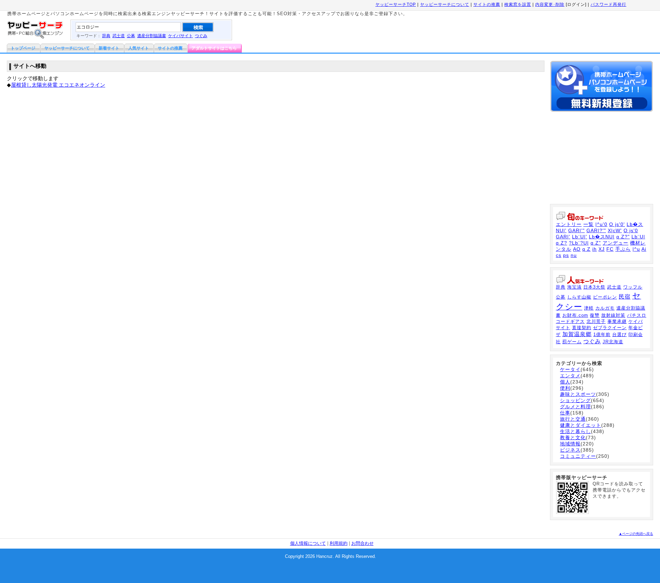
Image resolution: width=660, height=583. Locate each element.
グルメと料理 (575, 406)
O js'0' (617, 224)
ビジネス (570, 450)
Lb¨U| (638, 236)
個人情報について (308, 543)
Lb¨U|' (579, 236)
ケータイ (570, 369)
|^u (636, 249)
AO (577, 249)
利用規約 (339, 543)
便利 (565, 388)
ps (566, 255)
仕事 (565, 412)
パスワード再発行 (608, 4)
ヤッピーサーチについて (444, 4)
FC (610, 249)
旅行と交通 (573, 419)
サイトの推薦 (486, 4)
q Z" (596, 243)
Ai (643, 249)
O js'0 (631, 230)
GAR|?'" (596, 230)
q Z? (561, 243)
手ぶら (623, 249)
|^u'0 (601, 224)
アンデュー (615, 243)
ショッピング (575, 400)
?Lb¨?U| (579, 243)
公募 (131, 35)
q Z (586, 249)
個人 (565, 382)
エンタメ (570, 375)
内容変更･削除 (549, 4)
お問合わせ (362, 543)
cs (558, 255)
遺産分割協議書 (151, 35)
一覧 (588, 224)
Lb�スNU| (602, 236)
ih (594, 249)
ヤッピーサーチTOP (395, 4)
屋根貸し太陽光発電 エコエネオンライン (58, 85)
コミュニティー (578, 456)
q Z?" (623, 236)
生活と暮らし (575, 431)
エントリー (569, 224)
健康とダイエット (580, 425)
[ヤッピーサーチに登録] (601, 113)
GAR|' (563, 236)
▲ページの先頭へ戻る (636, 534)
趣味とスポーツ (578, 394)
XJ (601, 249)
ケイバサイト (180, 35)
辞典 (106, 35)
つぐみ (201, 35)
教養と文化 (573, 437)
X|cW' (615, 230)
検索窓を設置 (517, 4)
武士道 (118, 35)
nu (574, 255)
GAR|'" (576, 230)
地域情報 (570, 443)
